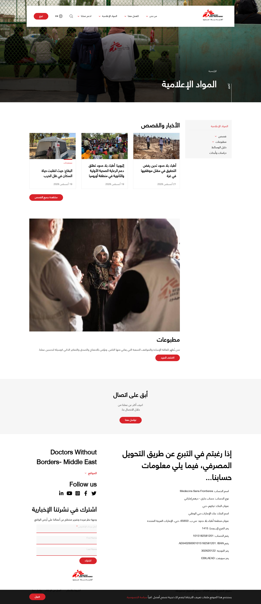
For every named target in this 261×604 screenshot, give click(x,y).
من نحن (153, 15)
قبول (37, 596)
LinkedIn (61, 493)
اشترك (88, 560)
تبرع (41, 15)
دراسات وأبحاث (218, 152)
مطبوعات (221, 141)
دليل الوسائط (219, 146)
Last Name (92, 549)
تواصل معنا (130, 419)
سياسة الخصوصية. (136, 596)
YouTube (69, 493)
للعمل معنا (133, 15)
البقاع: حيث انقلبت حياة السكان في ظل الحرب (57, 173)
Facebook (86, 493)
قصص (222, 135)
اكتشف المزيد (167, 357)
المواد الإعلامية (109, 15)
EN (56, 16)
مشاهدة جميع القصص (46, 197)
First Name (91, 538)
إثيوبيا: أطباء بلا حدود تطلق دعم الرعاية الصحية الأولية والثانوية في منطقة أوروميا (106, 170)
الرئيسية (212, 71)
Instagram (77, 493)
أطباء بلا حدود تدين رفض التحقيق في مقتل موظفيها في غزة (158, 170)
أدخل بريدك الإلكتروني (87, 526)
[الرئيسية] (212, 16)
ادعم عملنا (86, 15)
